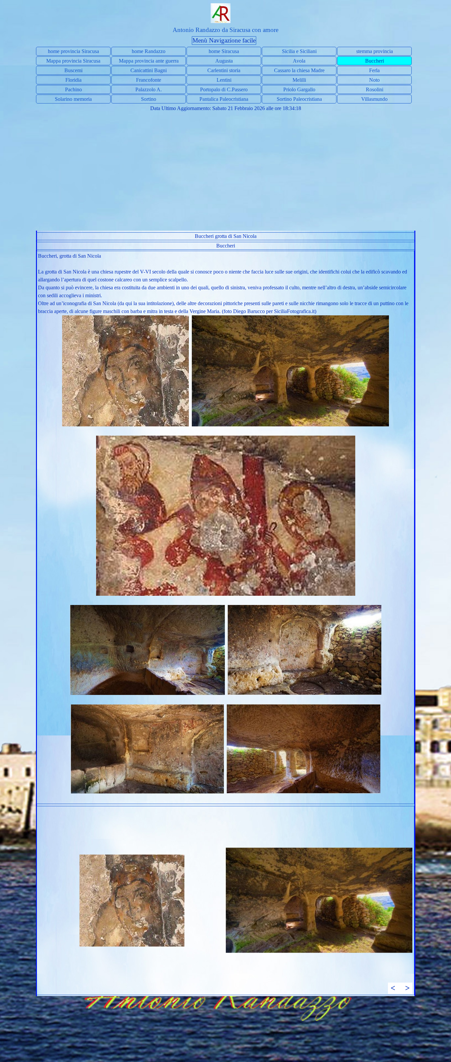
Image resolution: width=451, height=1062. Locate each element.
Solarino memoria (73, 99)
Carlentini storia (223, 70)
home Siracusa (224, 51)
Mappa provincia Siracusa (73, 61)
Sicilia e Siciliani (299, 51)
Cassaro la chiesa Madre (299, 70)
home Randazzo (148, 51)
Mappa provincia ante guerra (149, 61)
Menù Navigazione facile (224, 40)
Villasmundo (374, 99)
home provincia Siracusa (73, 51)
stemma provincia (374, 51)
